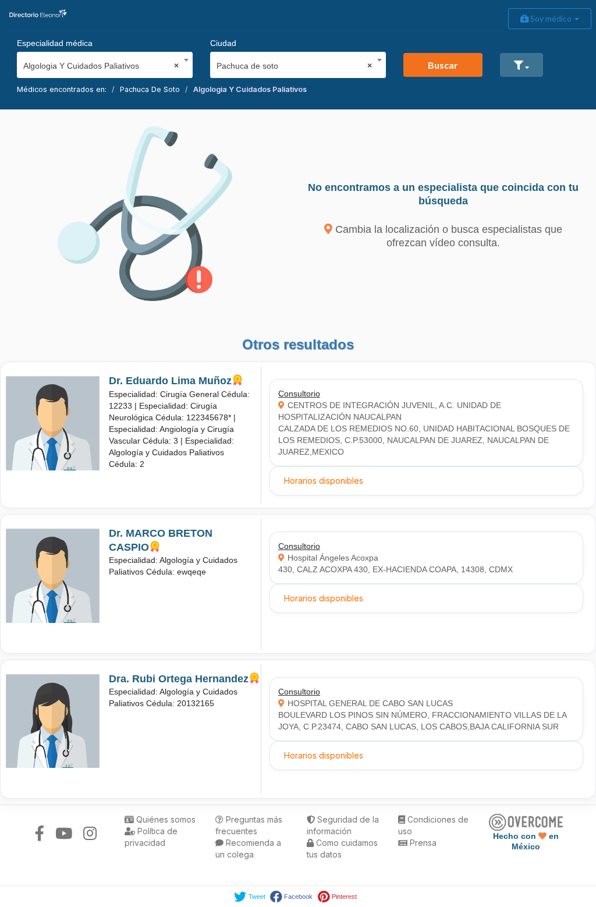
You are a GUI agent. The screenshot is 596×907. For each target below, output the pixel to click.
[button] (521, 65)
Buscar (443, 64)
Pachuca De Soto (150, 89)
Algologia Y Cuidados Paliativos (250, 89)
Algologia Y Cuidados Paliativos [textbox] (101, 65)
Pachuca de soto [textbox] (294, 65)
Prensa (422, 843)
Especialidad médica (55, 43)
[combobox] (101, 63)
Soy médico (550, 18)
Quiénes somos (165, 819)
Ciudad (223, 43)
